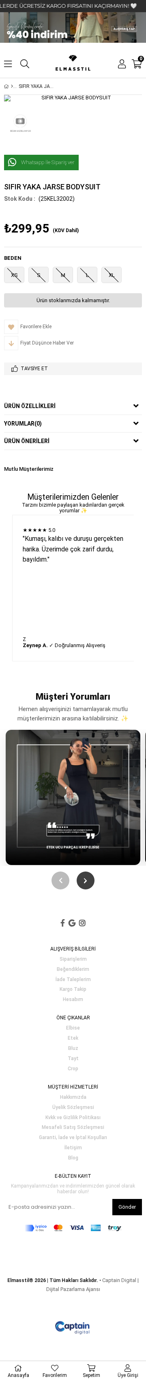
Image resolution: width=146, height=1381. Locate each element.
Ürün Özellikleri (30, 406)
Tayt (73, 1058)
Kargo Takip (73, 989)
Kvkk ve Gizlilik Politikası (73, 1117)
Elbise (73, 1028)
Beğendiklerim (73, 969)
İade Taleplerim (73, 979)
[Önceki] (60, 880)
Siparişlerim (73, 959)
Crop (73, 1068)
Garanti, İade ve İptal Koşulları (73, 1137)
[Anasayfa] (12, 86)
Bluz (73, 1048)
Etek (73, 1038)
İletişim (73, 1147)
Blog (73, 1158)
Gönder (127, 1207)
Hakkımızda (73, 1097)
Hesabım (73, 999)
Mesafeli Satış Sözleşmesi (73, 1127)
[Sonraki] (85, 880)
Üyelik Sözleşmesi (73, 1107)
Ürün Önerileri (26, 441)
